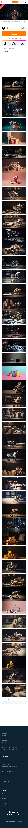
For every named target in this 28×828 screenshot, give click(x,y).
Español (4, 795)
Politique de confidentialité (18, 822)
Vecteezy (4, 735)
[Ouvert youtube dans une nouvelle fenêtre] (19, 814)
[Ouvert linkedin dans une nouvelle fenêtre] (11, 814)
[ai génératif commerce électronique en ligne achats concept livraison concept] (13, 96)
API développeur (5, 744)
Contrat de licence (6, 759)
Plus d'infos (5, 51)
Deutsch (4, 800)
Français (4, 802)
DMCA (3, 761)
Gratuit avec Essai (14, 33)
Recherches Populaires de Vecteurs (9, 766)
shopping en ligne (7, 702)
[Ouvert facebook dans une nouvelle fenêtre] (7, 814)
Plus (3, 804)
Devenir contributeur (6, 785)
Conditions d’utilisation (7, 822)
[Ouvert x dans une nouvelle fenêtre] (17, 814)
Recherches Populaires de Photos (9, 768)
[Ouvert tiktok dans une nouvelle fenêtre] (15, 814)
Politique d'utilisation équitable (13, 823)
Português (4, 798)
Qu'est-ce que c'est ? (15, 48)
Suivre (23, 28)
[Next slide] (23, 702)
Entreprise (4, 739)
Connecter (21, 2)
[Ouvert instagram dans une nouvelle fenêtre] (9, 814)
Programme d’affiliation (7, 763)
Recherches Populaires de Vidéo (9, 770)
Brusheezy (4, 732)
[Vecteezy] (2, 2)
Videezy (3, 737)
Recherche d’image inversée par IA (9, 746)
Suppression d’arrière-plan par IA (9, 749)
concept (16, 702)
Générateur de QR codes (7, 751)
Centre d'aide (5, 778)
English (3, 793)
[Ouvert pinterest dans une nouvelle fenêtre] (13, 814)
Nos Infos (4, 783)
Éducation (4, 742)
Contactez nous (5, 780)
